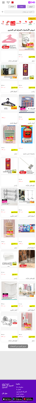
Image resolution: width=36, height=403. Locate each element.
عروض (31, 6)
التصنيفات (32, 108)
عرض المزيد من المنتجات (18, 346)
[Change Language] (12, 2)
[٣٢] (7, 25)
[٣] (24, 25)
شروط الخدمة (20, 396)
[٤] (13, 25)
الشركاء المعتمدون (21, 391)
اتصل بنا (18, 389)
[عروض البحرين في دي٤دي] (7, 400)
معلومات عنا (19, 387)
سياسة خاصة (20, 394)
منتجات (21, 6)
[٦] (30, 25)
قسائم (12, 6)
